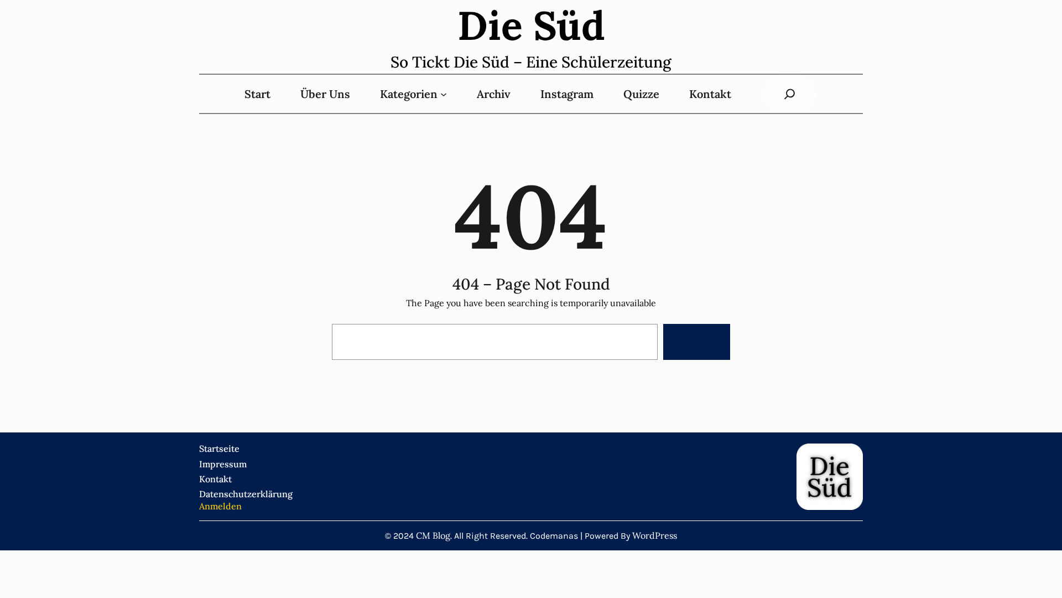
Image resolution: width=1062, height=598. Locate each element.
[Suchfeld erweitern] (789, 94)
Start (257, 94)
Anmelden (220, 506)
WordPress (654, 535)
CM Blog (433, 535)
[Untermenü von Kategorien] (443, 94)
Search (696, 342)
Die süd (531, 25)
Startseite (219, 448)
